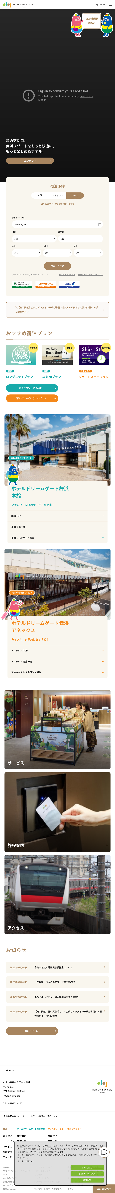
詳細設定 (87, 1180)
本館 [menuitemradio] (40, 195)
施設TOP (21, 1136)
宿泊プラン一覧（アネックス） (31, 398)
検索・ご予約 (57, 265)
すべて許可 (87, 1167)
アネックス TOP (19, 650)
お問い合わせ (9, 1181)
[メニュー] (110, 4)
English (102, 5)
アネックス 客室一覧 (21, 661)
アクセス (7, 1157)
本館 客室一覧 (18, 526)
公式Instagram (9, 1188)
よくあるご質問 (10, 1178)
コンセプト (30, 160)
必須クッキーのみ (87, 1174)
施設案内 (7, 1151)
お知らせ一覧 (31, 1030)
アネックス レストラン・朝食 (26, 672)
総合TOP (7, 1136)
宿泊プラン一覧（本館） (31, 388)
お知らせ (7, 1167)
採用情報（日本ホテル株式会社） (49, 1188)
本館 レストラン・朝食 (22, 537)
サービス (7, 1146)
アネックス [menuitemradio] (57, 195)
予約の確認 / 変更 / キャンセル (90, 274)
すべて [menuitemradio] (75, 195)
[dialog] (60, 1163)
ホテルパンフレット (12, 1185)
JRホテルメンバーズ (67, 274)
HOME (12, 1070)
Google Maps (12, 1095)
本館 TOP (16, 515)
